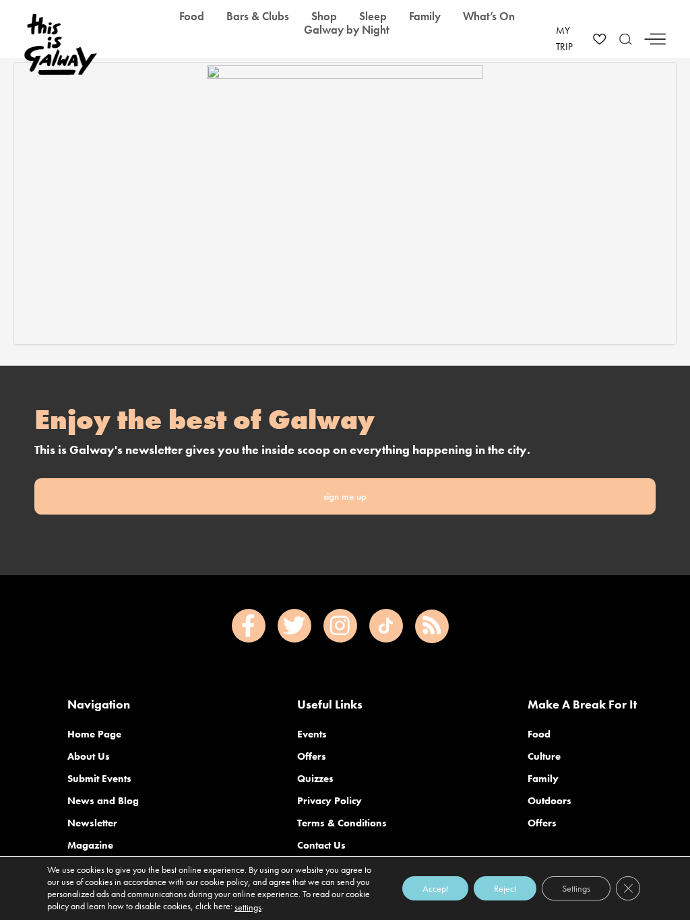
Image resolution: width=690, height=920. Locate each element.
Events (312, 734)
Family (543, 778)
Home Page (94, 734)
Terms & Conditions (342, 823)
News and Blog (103, 801)
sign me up (345, 496)
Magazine (90, 845)
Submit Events (99, 778)
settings (247, 907)
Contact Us (321, 845)
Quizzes (315, 778)
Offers (311, 756)
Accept (435, 888)
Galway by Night (346, 29)
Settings (576, 888)
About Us (88, 756)
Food (539, 734)
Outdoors (549, 801)
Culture (544, 756)
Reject (505, 888)
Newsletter (92, 823)
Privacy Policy (329, 801)
